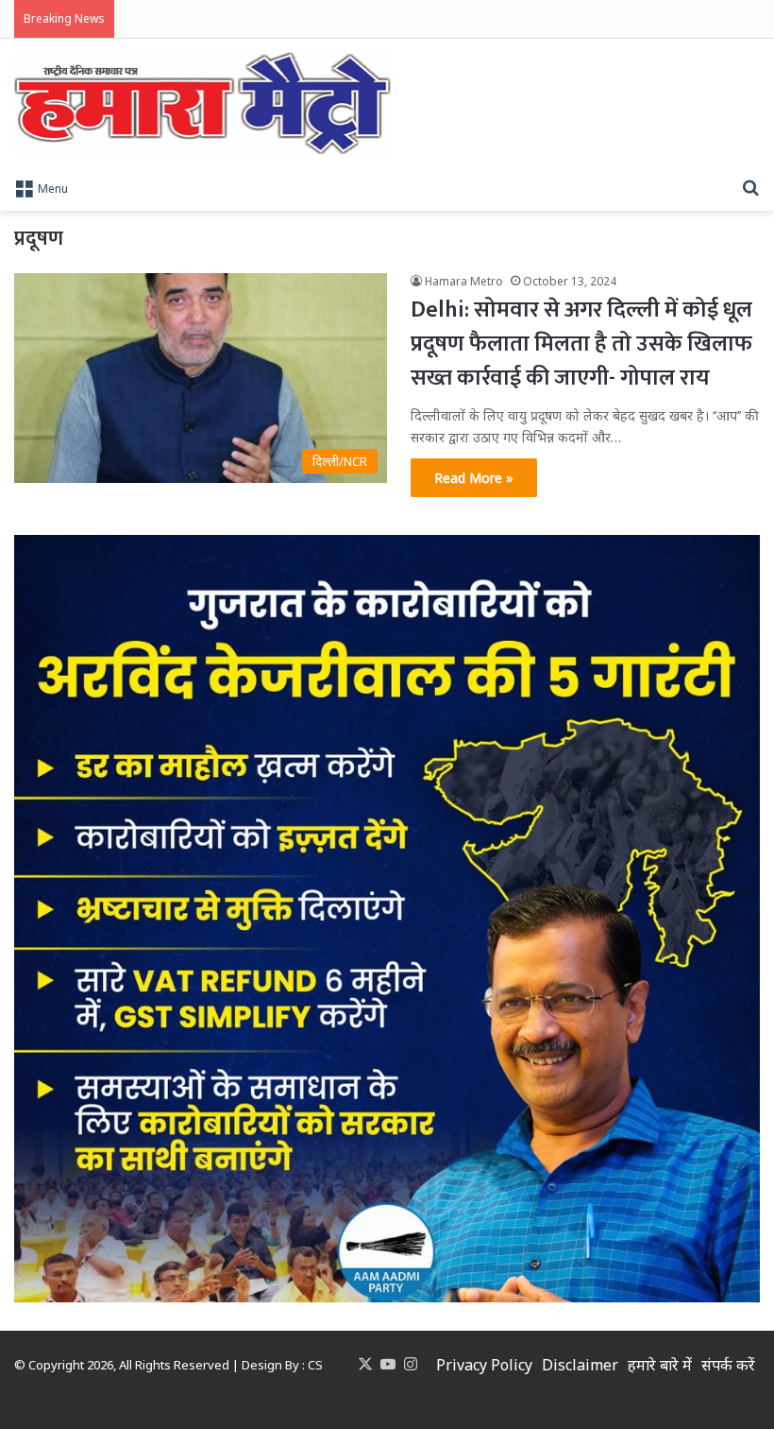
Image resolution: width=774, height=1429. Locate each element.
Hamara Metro (464, 281)
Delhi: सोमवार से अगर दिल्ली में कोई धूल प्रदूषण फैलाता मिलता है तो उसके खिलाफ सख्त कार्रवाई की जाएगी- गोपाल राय (581, 344)
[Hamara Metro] (202, 103)
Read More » (473, 478)
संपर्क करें (728, 1364)
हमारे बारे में (660, 1364)
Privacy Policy (484, 1364)
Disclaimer (580, 1364)
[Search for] (750, 187)
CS (315, 1364)
